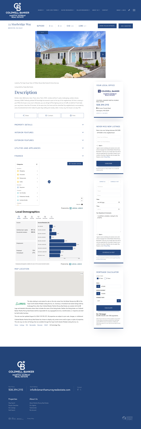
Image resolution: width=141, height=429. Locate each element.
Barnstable (33, 325)
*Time (97, 206)
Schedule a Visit (115, 181)
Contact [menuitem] (105, 10)
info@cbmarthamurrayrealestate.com (50, 389)
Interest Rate (100, 297)
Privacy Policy (107, 157)
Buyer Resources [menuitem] (67, 10)
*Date (97, 199)
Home (16, 325)
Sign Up (118, 10)
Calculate (108, 308)
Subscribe (108, 163)
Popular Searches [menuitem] (13, 405)
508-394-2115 (102, 104)
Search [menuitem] (40, 10)
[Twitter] (80, 390)
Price (97, 283)
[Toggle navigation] (134, 10)
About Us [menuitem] (95, 10)
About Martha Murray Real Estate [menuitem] (39, 403)
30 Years (101, 278)
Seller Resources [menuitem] (83, 10)
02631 (46, 325)
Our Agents (105, 113)
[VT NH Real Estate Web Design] (127, 418)
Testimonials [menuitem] (33, 408)
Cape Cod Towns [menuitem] (52, 10)
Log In (124, 10)
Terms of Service (101, 259)
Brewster (40, 325)
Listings (22, 325)
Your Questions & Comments (103, 213)
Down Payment (100, 290)
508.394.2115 (15, 389)
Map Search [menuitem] (11, 403)
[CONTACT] (126, 25)
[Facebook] (77, 390)
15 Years (108, 278)
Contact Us (99, 113)
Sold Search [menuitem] (11, 410)
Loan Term (99, 276)
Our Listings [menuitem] (11, 408)
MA (27, 325)
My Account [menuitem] (33, 410)
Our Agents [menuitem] (33, 405)
